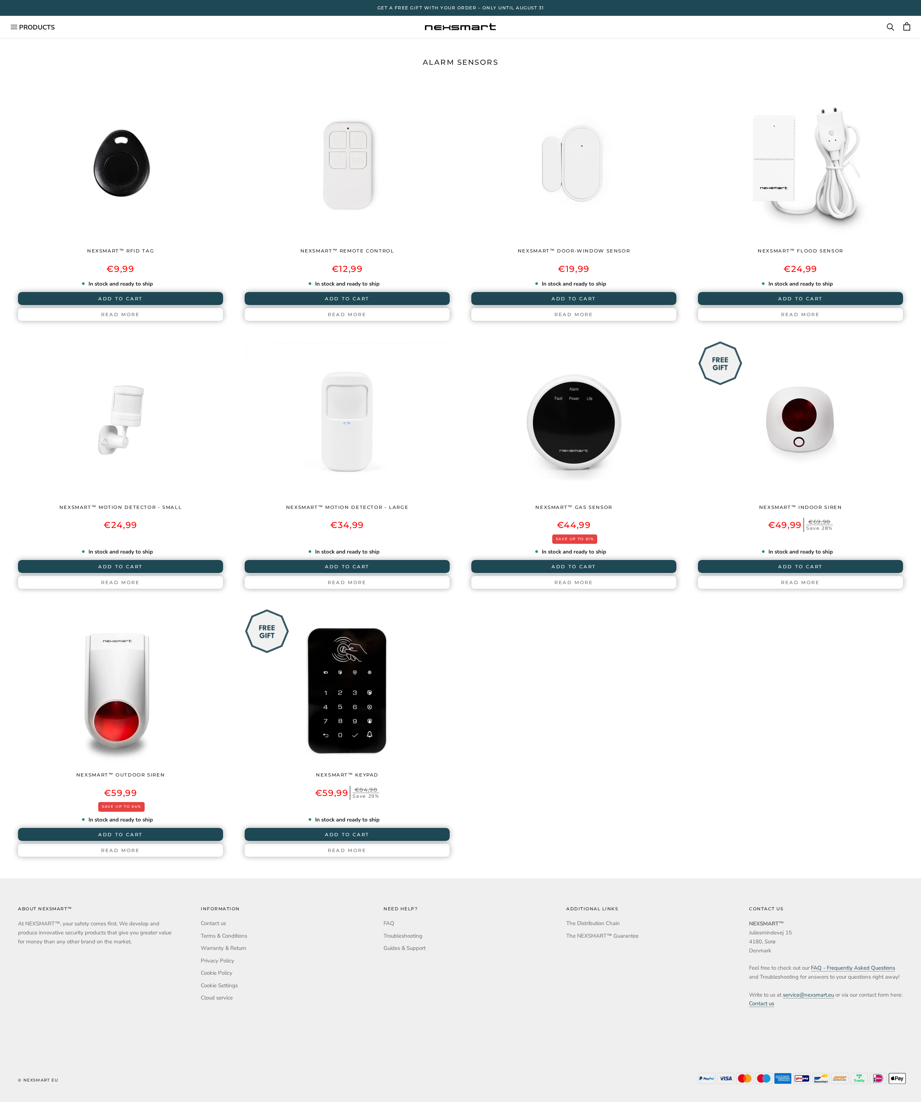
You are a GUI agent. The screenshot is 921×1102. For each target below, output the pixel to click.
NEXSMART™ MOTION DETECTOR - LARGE (347, 507)
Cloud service (217, 997)
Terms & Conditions (224, 935)
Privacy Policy (217, 960)
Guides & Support (405, 948)
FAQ (389, 923)
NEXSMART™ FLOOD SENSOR (800, 251)
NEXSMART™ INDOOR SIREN (800, 507)
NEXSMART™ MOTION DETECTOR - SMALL (120, 507)
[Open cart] (906, 27)
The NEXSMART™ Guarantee (602, 935)
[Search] (890, 27)
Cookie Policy (216, 972)
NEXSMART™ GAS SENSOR (573, 507)
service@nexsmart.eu (808, 994)
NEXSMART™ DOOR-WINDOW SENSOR (574, 251)
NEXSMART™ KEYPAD (347, 775)
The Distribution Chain (593, 923)
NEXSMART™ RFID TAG (120, 251)
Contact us (213, 923)
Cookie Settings (219, 985)
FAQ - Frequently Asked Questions (853, 967)
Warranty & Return (223, 948)
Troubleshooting (403, 935)
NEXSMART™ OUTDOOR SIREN (120, 775)
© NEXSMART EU (38, 1080)
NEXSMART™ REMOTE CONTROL (347, 251)
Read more (120, 314)
